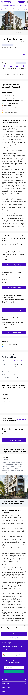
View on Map (22, 419)
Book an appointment (15, 440)
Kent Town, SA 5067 (14, 32)
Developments (4, 32)
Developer (5, 394)
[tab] (5, 394)
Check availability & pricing (14, 265)
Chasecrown (5, 398)
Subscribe (14, 671)
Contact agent (14, 638)
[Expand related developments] (25, 626)
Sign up (21, 2)
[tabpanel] (14, 404)
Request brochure (14, 633)
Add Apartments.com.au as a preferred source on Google (13, 654)
